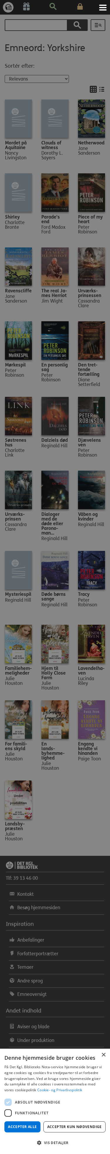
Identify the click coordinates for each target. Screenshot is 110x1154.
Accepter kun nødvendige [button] (74, 1126)
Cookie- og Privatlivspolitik (59, 1089)
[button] (55, 1143)
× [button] (103, 1055)
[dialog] (55, 1101)
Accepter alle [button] (22, 1126)
